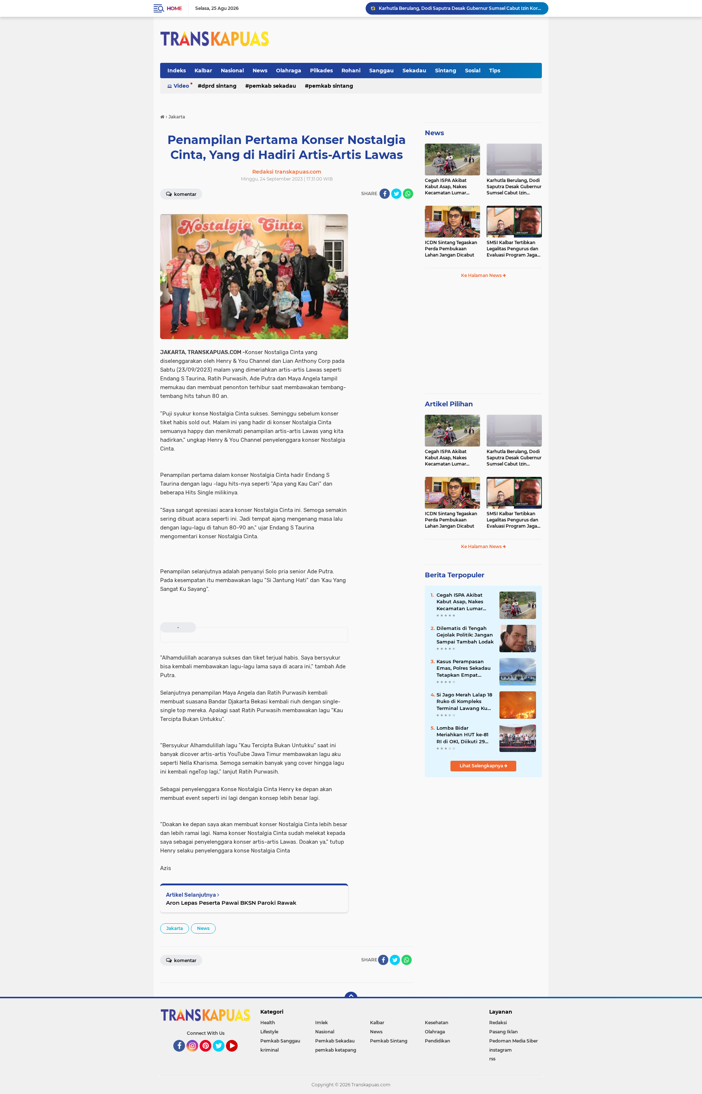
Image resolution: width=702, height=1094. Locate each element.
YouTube (237, 1055)
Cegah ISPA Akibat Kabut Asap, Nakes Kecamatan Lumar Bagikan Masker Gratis (449, 187)
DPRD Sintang (219, 86)
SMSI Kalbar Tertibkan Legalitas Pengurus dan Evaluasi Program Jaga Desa (512, 249)
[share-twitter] (396, 194)
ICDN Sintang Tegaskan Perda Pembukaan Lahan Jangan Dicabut (451, 8)
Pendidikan (437, 1041)
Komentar (184, 194)
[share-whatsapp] (408, 194)
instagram (500, 1050)
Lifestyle (269, 1031)
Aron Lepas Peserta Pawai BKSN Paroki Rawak (231, 902)
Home (174, 8)
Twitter (222, 1055)
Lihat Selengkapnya (482, 765)
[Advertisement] (483, 339)
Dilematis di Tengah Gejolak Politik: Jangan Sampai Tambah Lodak (465, 634)
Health (267, 1022)
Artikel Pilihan (449, 404)
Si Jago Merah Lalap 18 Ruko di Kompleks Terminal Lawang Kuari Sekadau (465, 701)
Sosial (472, 70)
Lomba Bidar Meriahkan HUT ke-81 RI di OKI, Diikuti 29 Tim (462, 735)
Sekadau (414, 70)
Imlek (321, 1022)
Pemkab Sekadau (272, 86)
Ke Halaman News (482, 275)
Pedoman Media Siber (513, 1041)
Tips (494, 70)
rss (492, 1058)
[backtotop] (351, 998)
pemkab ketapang (335, 1050)
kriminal (269, 1050)
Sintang (445, 70)
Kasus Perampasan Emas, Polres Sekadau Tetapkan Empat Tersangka (464, 668)
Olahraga (288, 70)
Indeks (176, 70)
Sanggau (381, 70)
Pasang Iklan (503, 1031)
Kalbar (203, 70)
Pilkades (321, 70)
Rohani (351, 70)
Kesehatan (436, 1022)
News (260, 70)
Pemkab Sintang (331, 86)
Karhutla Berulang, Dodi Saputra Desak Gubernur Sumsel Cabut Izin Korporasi (514, 187)
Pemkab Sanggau (280, 1041)
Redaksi (498, 1022)
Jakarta (174, 928)
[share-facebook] (385, 194)
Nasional (232, 70)
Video (181, 86)
